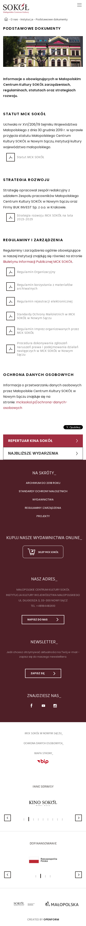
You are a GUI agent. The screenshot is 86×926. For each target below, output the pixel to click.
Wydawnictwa (43, 500)
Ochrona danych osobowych (43, 743)
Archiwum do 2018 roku (43, 483)
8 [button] (57, 819)
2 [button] (28, 819)
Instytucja (26, 19)
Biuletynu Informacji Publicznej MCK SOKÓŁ (37, 261)
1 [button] (35, 876)
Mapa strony (43, 753)
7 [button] (52, 819)
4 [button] (38, 819)
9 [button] (62, 819)
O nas (14, 19)
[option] (43, 51)
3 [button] (33, 819)
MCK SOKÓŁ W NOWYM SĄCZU (43, 733)
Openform (51, 919)
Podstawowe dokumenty (52, 19)
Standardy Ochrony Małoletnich (43, 491)
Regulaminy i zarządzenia (43, 508)
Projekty (43, 516)
